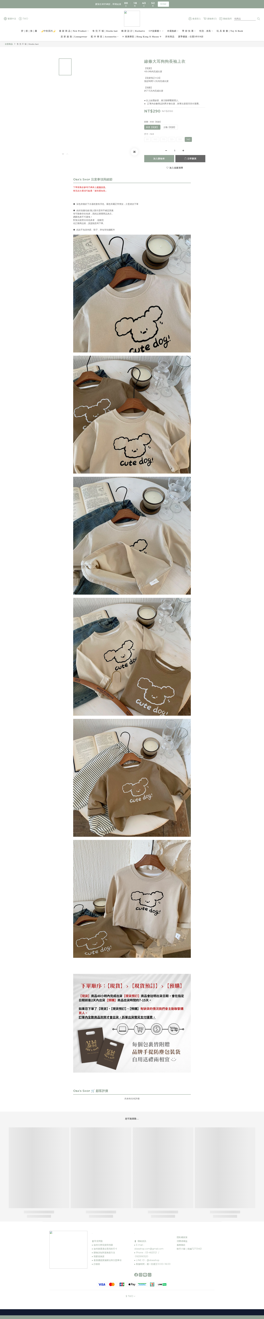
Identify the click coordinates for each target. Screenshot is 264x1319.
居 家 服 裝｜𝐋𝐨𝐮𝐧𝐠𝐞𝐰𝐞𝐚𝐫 (74, 36)
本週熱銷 (171, 31)
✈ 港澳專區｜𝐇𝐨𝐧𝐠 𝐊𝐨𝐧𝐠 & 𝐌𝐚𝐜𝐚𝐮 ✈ (142, 36)
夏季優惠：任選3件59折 (191, 36)
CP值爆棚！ (155, 31)
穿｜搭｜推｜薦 (29, 31)
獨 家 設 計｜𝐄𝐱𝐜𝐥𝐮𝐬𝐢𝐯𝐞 (133, 31)
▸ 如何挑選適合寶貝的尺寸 (104, 1248)
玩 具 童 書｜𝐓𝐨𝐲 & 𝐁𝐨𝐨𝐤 (230, 31)
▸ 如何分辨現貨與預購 (102, 1245)
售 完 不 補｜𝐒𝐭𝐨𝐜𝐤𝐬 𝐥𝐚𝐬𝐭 (105, 31)
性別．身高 (205, 31)
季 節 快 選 (188, 31)
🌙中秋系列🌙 (48, 31)
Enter (163, 4)
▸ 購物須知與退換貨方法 (103, 1252)
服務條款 (181, 1245)
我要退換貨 (98, 1256)
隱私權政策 (182, 1237)
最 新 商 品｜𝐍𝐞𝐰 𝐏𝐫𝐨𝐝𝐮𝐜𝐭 (73, 31)
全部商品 (9, 44)
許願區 (97, 1264)
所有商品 (169, 36)
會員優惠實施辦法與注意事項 (107, 1260)
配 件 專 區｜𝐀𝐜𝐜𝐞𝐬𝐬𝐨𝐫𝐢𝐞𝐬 (103, 36)
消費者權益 (182, 1241)
